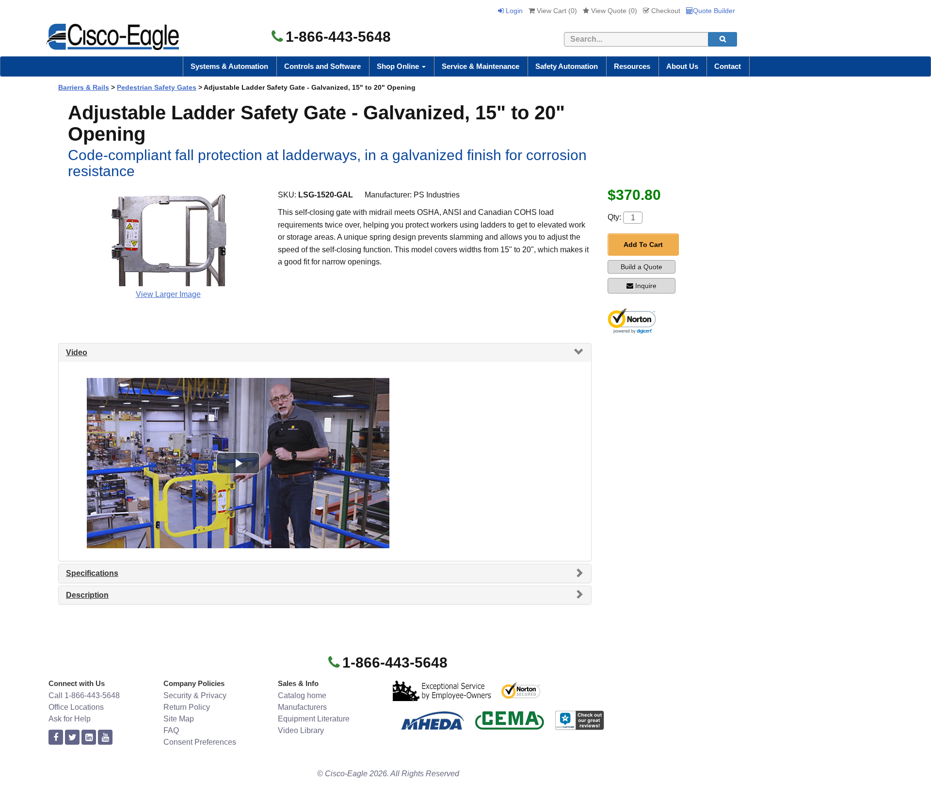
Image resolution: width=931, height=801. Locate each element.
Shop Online (399, 66)
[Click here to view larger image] (168, 237)
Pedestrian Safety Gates (156, 87)
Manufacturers (302, 707)
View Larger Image (168, 294)
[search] (722, 39)
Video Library (301, 730)
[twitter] (72, 738)
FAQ (171, 730)
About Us (682, 66)
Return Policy (186, 707)
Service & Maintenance (480, 66)
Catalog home (302, 695)
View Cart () (556, 11)
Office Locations (76, 707)
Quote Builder (714, 11)
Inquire (646, 286)
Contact (727, 66)
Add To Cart (643, 244)
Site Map (178, 719)
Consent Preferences (199, 742)
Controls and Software (322, 66)
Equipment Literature (314, 719)
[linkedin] (88, 738)
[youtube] (105, 738)
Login (513, 11)
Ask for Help (69, 719)
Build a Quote (641, 267)
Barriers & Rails (83, 87)
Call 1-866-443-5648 (84, 695)
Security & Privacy (194, 695)
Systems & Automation (229, 66)
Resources (632, 66)
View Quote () (613, 11)
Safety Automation (566, 66)
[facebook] (55, 738)
